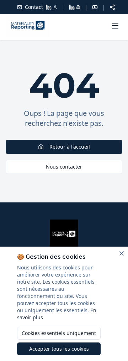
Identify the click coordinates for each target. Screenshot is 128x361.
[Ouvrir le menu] (115, 26)
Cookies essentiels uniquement (59, 333)
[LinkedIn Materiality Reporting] (74, 7)
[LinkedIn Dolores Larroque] (51, 7)
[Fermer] (121, 253)
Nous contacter (64, 166)
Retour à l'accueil (69, 146)
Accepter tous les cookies (59, 348)
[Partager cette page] (112, 7)
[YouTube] (95, 7)
